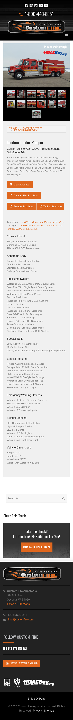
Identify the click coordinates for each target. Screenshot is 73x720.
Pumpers (49, 222)
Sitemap (49, 710)
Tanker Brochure (52, 206)
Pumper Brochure (23, 206)
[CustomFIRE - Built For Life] (36, 27)
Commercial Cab (53, 225)
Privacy (37, 710)
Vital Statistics (21, 184)
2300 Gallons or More (31, 225)
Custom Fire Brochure (25, 195)
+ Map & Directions (18, 604)
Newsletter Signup (23, 663)
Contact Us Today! (36, 547)
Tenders (59, 222)
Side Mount (32, 228)
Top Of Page (37, 698)
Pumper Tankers (16, 228)
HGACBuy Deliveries (32, 222)
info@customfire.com (20, 619)
